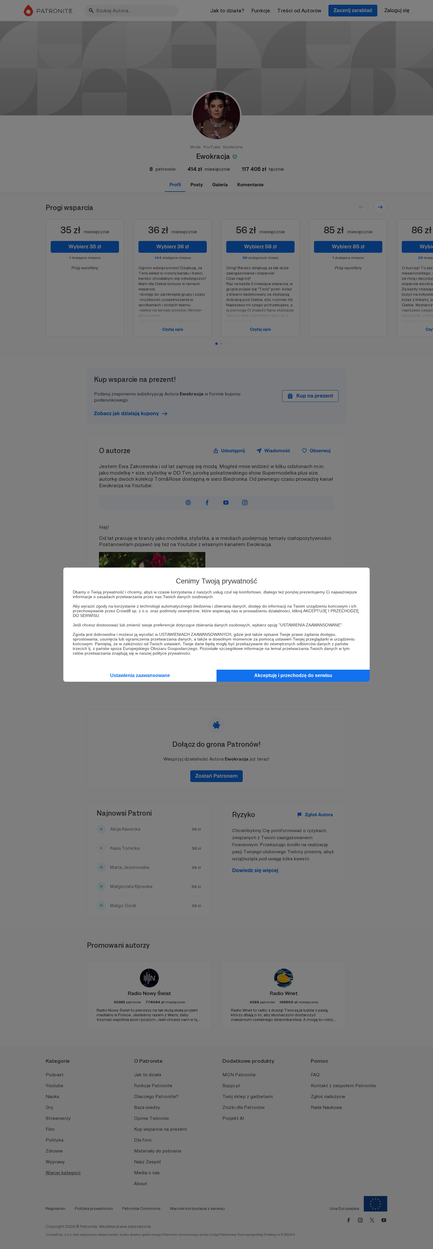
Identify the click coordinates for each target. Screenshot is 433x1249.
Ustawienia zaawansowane (140, 675)
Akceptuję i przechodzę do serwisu (293, 675)
